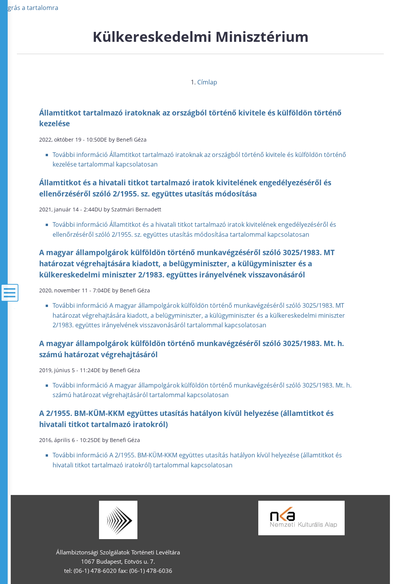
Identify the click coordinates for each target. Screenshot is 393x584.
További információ (199, 315)
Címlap (207, 82)
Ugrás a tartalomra (30, 7)
